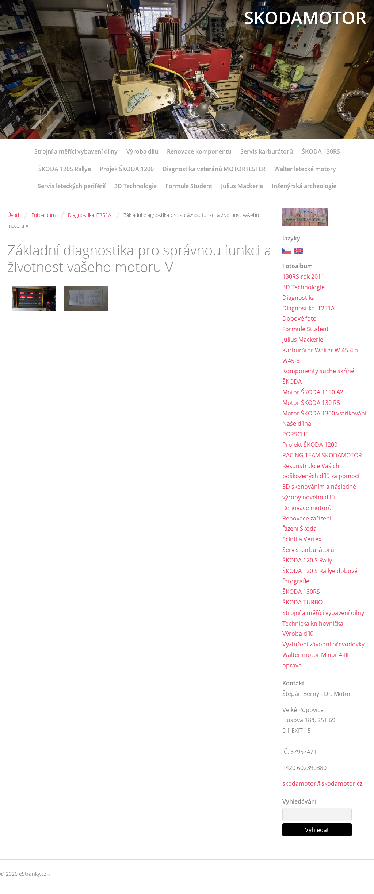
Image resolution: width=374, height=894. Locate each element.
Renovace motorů (307, 508)
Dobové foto (299, 318)
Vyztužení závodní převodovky (323, 644)
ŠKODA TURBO (302, 602)
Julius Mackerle (242, 186)
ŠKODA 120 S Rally (307, 560)
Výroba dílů (142, 151)
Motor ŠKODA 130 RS (311, 403)
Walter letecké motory (305, 169)
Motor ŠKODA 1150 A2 (312, 392)
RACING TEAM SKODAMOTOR (322, 455)
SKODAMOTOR (305, 17)
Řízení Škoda (299, 529)
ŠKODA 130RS (321, 151)
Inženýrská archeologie (304, 186)
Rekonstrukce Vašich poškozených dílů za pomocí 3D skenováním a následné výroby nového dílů (320, 481)
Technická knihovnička (312, 623)
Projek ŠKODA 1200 (127, 169)
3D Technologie (135, 186)
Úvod (13, 215)
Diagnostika (298, 298)
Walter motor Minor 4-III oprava (315, 660)
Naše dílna (296, 423)
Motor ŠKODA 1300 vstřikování (324, 413)
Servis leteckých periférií (72, 186)
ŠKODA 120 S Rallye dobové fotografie (320, 576)
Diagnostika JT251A (89, 215)
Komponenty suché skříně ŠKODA (318, 376)
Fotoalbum (43, 215)
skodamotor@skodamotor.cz (322, 783)
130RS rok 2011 (303, 276)
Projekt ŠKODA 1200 (309, 445)
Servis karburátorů (266, 151)
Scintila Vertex (301, 539)
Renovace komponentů (199, 151)
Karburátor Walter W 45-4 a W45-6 (320, 355)
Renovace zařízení (306, 518)
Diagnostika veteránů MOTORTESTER (214, 169)
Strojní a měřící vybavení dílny (76, 151)
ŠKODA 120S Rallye (64, 169)
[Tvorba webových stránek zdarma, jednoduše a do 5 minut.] (48, 874)
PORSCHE (295, 434)
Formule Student (188, 186)
